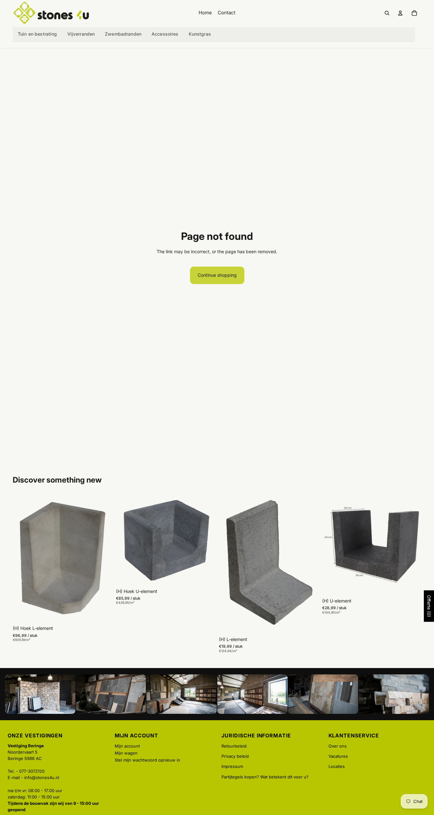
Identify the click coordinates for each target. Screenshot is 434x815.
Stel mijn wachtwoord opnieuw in (147, 760)
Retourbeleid (234, 746)
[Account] (400, 13)
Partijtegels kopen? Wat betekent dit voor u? (265, 776)
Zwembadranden (123, 34)
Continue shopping (217, 275)
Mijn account (127, 746)
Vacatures (338, 756)
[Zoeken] (387, 13)
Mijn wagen (126, 753)
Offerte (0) (429, 606)
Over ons (338, 746)
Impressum (232, 766)
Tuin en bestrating (37, 34)
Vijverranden (81, 34)
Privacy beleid (235, 756)
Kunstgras (200, 34)
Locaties (337, 766)
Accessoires (165, 34)
